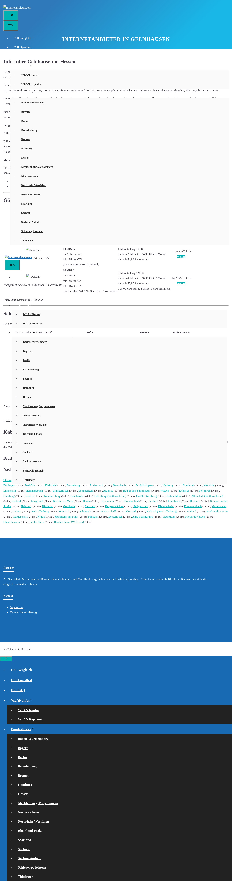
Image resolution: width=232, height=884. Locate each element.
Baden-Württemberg (33, 102)
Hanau (87, 501)
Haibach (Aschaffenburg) (161, 511)
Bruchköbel (77, 496)
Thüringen (27, 240)
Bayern (25, 111)
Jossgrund (37, 501)
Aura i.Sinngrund (142, 516)
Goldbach (69, 506)
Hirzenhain (107, 501)
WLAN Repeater (31, 84)
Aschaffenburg (40, 511)
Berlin (24, 121)
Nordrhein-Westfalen (33, 185)
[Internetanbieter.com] (18, 257)
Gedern (17, 511)
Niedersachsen (29, 176)
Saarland (26, 203)
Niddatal (93, 516)
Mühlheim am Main (66, 516)
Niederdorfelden (195, 516)
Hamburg (26, 148)
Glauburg (9, 496)
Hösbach (195, 501)
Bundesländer (22, 93)
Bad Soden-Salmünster (136, 490)
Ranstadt (90, 506)
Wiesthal (64, 511)
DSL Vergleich (22, 38)
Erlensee (184, 490)
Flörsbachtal (131, 501)
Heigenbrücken (114, 506)
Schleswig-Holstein (32, 231)
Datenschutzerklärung (23, 612)
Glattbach (174, 501)
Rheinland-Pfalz (30, 194)
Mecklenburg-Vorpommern (37, 166)
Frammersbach (193, 506)
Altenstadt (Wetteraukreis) (207, 496)
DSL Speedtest (22, 47)
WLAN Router (30, 75)
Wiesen (164, 490)
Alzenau (108, 490)
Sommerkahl (86, 490)
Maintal (191, 511)
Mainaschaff (108, 511)
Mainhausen (219, 506)
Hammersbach (34, 490)
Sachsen (26, 212)
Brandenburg (29, 130)
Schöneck (85, 511)
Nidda (41, 516)
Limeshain (9, 490)
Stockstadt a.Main (217, 511)
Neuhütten (169, 516)
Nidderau (47, 506)
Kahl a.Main (174, 496)
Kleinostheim (166, 506)
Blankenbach (61, 490)
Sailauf (17, 501)
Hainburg (26, 506)
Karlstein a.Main (63, 501)
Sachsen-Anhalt (30, 222)
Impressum (16, 607)
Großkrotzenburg (146, 496)
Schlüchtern (37, 522)
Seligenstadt (140, 506)
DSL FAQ (20, 56)
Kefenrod (205, 490)
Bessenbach (115, 516)
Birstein (29, 496)
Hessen (25, 157)
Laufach (153, 501)
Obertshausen (11, 522)
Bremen (25, 139)
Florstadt (131, 511)
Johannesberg (52, 496)
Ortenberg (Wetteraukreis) (110, 496)
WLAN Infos (22, 65)
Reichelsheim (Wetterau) (69, 522)
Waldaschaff (20, 516)
